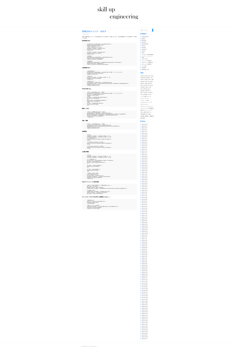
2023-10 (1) (144, 154)
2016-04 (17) (145, 315)
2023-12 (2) (144, 151)
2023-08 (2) (144, 158)
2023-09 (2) (144, 156)
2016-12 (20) (145, 301)
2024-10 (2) (144, 133)
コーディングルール (144, 98)
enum (149, 79)
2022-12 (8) (144, 172)
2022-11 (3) (144, 174)
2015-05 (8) (144, 335)
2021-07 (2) (144, 202)
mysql (151, 85)
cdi (151, 77)
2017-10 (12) (144, 283)
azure (152, 75)
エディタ (149, 96)
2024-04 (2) (144, 144)
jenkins (150, 83)
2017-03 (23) (145, 295)
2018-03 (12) (145, 274)
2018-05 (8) (144, 270)
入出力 (141, 112)
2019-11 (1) (144, 238)
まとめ (149, 94)
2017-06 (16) (145, 290)
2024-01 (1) (144, 149)
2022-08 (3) (144, 179)
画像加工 (147, 116)
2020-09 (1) (144, 220)
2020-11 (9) (144, 217)
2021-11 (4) (144, 195)
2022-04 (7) (144, 186)
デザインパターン (144, 104)
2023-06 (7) (144, 161)
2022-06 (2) (144, 183)
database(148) (145, 36)
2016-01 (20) (145, 320)
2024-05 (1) (144, 142)
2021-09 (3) (144, 199)
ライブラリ (142, 108)
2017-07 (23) (145, 288)
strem (141, 92)
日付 (147, 114)
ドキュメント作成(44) (146, 60)
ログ (147, 108)
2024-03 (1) (144, 145)
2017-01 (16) (144, 299)
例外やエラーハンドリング (146, 110)
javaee (146, 83)
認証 (141, 118)
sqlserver (147, 90)
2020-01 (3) (144, 235)
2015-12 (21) (145, 322)
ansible (142, 75)
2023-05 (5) (144, 163)
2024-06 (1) (144, 140)
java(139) (144, 42)
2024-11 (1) (144, 131)
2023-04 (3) (144, 165)
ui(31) (143, 52)
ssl (150, 90)
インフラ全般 (143, 96)
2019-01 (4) (144, 256)
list (148, 85)
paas (149, 88)
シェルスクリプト (144, 102)
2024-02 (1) (144, 147)
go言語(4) (144, 40)
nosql (149, 87)
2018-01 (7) (144, 277)
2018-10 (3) (144, 261)
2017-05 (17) (145, 292)
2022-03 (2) (144, 188)
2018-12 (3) (144, 258)
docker (142, 79)
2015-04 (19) (145, 336)
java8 (151, 81)
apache (146, 75)
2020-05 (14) (145, 227)
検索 (152, 30)
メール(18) (144, 66)
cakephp (148, 77)
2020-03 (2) (144, 231)
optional (145, 88)
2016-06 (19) (145, 311)
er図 (152, 79)
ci (152, 77)
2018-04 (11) (145, 272)
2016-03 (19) (145, 317)
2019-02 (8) (144, 254)
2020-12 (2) (144, 215)
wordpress (145, 94)
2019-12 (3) (144, 236)
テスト (150, 102)
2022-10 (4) (144, 176)
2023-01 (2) (144, 170)
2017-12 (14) (144, 279)
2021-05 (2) (144, 206)
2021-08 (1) (144, 201)
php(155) (144, 47)
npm (141, 88)
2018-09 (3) (144, 263)
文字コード (149, 112)
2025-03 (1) (144, 127)
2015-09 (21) (145, 327)
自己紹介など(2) (145, 69)
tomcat (145, 92)
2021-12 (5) (144, 194)
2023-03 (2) (144, 167)
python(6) (144, 49)
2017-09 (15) (145, 285)
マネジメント (150, 106)
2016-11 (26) (145, 302)
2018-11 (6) (144, 260)
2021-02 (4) (144, 211)
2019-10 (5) (144, 240)
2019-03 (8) (144, 252)
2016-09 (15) (145, 306)
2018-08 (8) (144, 265)
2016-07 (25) (145, 310)
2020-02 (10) (145, 233)
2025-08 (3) (144, 124)
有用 (150, 114)
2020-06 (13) (145, 226)
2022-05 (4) (144, 185)
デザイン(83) (145, 58)
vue (141, 94)
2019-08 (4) (144, 244)
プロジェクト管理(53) (146, 64)
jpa (141, 85)
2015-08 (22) (145, 329)
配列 (144, 118)
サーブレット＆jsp (144, 100)
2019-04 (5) (144, 251)
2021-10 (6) (144, 197)
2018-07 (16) (145, 267)
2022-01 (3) (144, 192)
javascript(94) (145, 43)
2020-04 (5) (144, 229)
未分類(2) (144, 67)
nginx (146, 87)
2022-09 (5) (144, 177)
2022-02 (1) (144, 190)
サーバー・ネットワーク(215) (147, 56)
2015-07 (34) (145, 331)
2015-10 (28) (145, 326)
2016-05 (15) (145, 313)
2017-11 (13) (144, 281)
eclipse (146, 79)
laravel (145, 85)
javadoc (142, 83)
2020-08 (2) (144, 222)
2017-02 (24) (145, 297)
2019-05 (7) (144, 249)
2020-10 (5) (144, 219)
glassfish (142, 81)
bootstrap (142, 77)
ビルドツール (143, 106)
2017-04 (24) (145, 294)
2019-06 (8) (144, 247)
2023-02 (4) (144, 169)
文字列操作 (142, 114)
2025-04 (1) (144, 126)
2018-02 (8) (144, 276)
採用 (145, 112)
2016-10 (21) (145, 304)
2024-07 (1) (144, 138)
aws (149, 75)
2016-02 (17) (145, 319)
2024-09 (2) (144, 135)
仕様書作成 (151, 108)
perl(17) (143, 45)
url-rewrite (150, 92)
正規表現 (142, 116)
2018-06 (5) (144, 269)
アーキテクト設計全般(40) (147, 54)
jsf (143, 85)
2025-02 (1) (144, 129)
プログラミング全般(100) (147, 62)
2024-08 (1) (144, 136)
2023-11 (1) (144, 152)
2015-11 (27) (144, 324)
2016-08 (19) (145, 308)
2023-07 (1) (144, 160)
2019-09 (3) (144, 242)
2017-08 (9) (144, 286)
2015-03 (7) (144, 338)
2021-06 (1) (144, 204)
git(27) (143, 38)
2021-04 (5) (144, 208)
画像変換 (152, 116)
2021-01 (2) (144, 213)
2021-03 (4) (144, 210)
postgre (142, 90)
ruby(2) (143, 51)
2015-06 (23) (145, 333)
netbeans (142, 87)
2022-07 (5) (144, 181)
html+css (147, 81)
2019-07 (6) (144, 245)
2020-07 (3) (144, 224)
